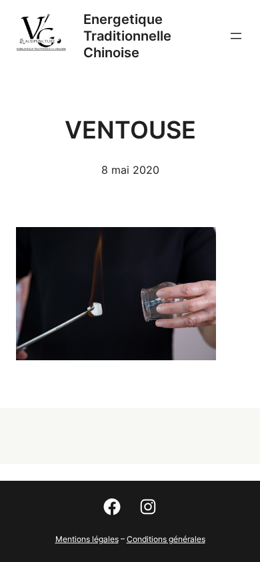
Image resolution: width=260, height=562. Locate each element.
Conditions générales (166, 539)
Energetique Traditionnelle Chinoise (127, 36)
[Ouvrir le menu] (236, 36)
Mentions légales (87, 539)
